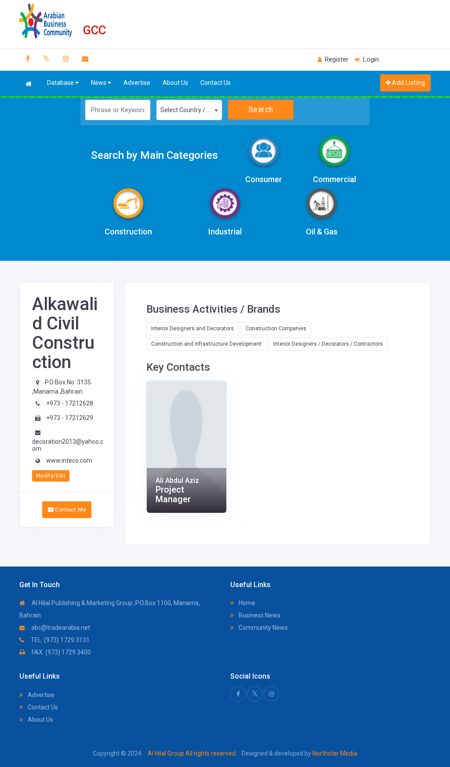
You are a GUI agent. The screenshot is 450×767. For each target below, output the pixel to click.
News (99, 82)
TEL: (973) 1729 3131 (59, 639)
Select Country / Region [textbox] (190, 109)
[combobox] (189, 110)
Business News (258, 615)
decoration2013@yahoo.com (67, 445)
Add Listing (408, 82)
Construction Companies (276, 328)
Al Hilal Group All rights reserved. (192, 753)
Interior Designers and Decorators (192, 328)
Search (260, 109)
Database (61, 82)
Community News (262, 627)
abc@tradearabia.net (60, 627)
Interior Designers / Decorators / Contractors (328, 344)
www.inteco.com (69, 460)
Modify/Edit (50, 476)
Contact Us (215, 82)
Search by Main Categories (154, 155)
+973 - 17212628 (69, 403)
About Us (175, 82)
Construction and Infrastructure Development (206, 344)
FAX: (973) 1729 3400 (60, 652)
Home (246, 602)
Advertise (136, 82)
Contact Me (70, 509)
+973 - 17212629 (69, 417)
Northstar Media (334, 753)
